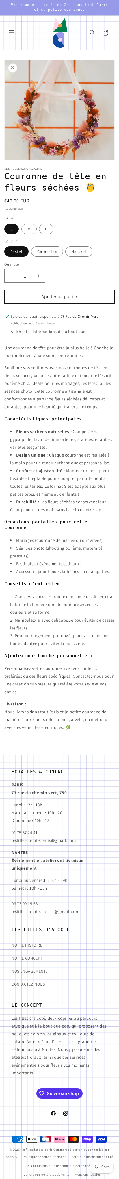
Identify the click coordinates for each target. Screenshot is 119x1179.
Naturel (78, 251)
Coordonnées (83, 1166)
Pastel (16, 251)
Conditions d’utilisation (49, 1166)
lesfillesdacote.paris (37, 1149)
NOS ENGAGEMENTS (30, 971)
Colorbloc (47, 251)
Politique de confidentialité (92, 1157)
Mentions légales (88, 1174)
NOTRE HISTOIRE (27, 945)
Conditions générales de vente (46, 1174)
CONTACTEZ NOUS (28, 984)
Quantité (11, 264)
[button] (11, 32)
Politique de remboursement (44, 1157)
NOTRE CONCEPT (27, 958)
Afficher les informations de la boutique (48, 331)
